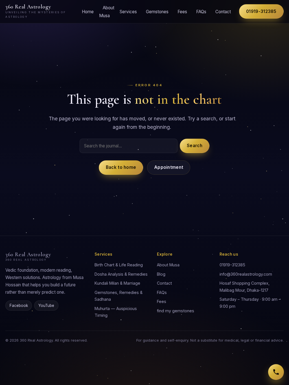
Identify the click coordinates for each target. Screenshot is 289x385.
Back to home (121, 167)
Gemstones (157, 11)
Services (128, 11)
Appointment (168, 167)
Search (194, 145)
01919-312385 (261, 11)
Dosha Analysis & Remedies (121, 274)
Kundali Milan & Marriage (117, 283)
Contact (223, 11)
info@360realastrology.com (246, 274)
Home (88, 11)
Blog (161, 274)
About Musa (107, 11)
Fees (182, 11)
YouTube (46, 305)
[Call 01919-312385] (276, 372)
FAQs (201, 11)
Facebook (19, 305)
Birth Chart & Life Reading (119, 264)
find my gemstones (175, 310)
